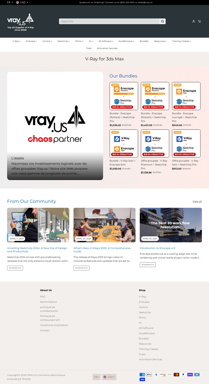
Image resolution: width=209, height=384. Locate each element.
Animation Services (107, 48)
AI (90, 41)
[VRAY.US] (20, 21)
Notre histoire (48, 301)
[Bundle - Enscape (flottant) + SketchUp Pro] (124, 96)
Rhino (78, 41)
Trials (88, 48)
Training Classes (181, 41)
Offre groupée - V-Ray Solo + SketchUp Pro (185, 162)
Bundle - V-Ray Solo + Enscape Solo (122, 162)
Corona (47, 41)
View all (197, 201)
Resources (159, 41)
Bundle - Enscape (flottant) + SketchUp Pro (122, 117)
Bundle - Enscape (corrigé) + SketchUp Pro (184, 117)
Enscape (31, 41)
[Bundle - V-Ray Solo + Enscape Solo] (124, 143)
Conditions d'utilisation (54, 325)
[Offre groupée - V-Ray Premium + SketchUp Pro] (155, 143)
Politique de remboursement (50, 318)
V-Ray (16, 41)
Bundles (144, 41)
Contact (45, 330)
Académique (126, 41)
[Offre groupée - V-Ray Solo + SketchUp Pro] (186, 143)
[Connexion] (193, 21)
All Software (105, 41)
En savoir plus (15, 268)
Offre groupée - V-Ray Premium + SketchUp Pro (154, 164)
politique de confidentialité (49, 309)
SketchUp (63, 41)
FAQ (42, 296)
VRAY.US (32, 375)
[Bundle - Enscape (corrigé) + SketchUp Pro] (186, 96)
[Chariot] (199, 21)
